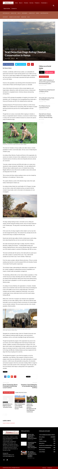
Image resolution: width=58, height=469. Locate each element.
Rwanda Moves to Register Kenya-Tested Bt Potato (7, 405)
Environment (24, 13)
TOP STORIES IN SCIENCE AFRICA (23, 49)
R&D (16, 49)
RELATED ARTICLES (9, 392)
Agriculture (13, 13)
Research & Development (14, 16)
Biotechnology (6, 13)
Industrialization (44, 13)
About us (44, 467)
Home (16, 2)
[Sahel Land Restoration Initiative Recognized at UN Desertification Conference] (32, 399)
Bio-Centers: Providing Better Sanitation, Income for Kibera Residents (32, 454)
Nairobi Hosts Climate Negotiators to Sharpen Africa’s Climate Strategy (45, 115)
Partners (26, 2)
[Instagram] (4, 460)
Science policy (32, 13)
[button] (53, 5)
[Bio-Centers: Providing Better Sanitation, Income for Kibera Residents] (24, 453)
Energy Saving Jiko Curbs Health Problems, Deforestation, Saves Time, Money (32, 445)
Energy (37, 13)
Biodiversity (5, 16)
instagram (50, 72)
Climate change (42, 441)
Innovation (23, 16)
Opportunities (6, 8)
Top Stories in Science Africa (45, 445)
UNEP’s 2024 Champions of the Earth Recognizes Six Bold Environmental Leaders (47, 81)
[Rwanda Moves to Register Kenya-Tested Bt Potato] (8, 399)
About (20, 2)
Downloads (44, 2)
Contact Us (14, 8)
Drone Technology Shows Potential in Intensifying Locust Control (10, 386)
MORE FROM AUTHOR (21, 392)
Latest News (42, 451)
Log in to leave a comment (9, 423)
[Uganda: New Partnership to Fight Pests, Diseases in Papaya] (24, 436)
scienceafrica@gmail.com (8, 456)
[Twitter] (7, 460)
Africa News (7, 49)
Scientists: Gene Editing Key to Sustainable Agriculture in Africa (29, 386)
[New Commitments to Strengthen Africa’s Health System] (20, 399)
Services (31, 2)
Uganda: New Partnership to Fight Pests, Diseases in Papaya (32, 436)
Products (37, 2)
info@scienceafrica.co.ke (8, 454)
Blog (28, 16)
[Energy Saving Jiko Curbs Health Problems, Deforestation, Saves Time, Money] (24, 444)
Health (19, 13)
